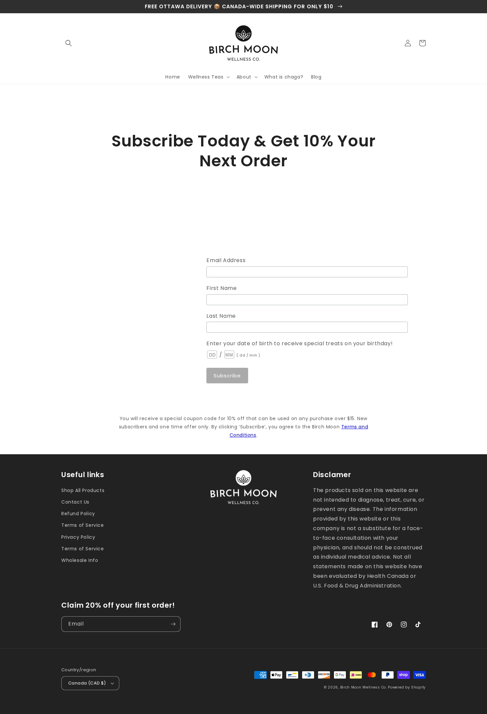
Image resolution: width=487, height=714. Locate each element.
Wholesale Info (79, 560)
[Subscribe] (173, 624)
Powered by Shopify (407, 687)
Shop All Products (82, 490)
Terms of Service (82, 525)
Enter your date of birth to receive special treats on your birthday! (299, 343)
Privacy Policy (78, 537)
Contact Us (75, 502)
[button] (68, 43)
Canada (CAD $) (87, 683)
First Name (221, 288)
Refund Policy (78, 513)
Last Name (221, 316)
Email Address (225, 260)
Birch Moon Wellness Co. (363, 687)
